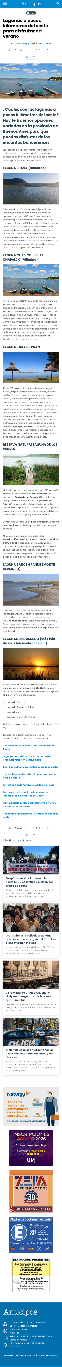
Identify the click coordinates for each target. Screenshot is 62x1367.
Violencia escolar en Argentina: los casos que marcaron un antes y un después (29, 1053)
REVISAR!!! (31, 13)
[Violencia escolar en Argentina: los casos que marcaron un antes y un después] (31, 1032)
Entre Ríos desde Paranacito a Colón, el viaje (28, 785)
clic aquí (38, 643)
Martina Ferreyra (22, 43)
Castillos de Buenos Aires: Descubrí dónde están (31, 767)
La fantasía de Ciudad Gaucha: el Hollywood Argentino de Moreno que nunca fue (28, 996)
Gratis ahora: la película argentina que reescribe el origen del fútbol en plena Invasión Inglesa (31, 939)
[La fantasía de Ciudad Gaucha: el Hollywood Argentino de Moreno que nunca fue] (31, 975)
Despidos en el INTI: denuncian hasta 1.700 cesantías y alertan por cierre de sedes (29, 882)
